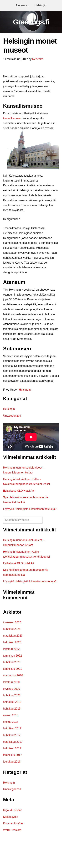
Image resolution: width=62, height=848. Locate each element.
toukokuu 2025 (12, 622)
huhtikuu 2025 (11, 628)
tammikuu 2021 (12, 668)
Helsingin (25, 389)
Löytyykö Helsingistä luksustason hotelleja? (29, 509)
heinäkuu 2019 (12, 701)
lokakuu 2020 (11, 682)
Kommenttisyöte (13, 823)
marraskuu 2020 (13, 675)
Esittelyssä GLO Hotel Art (18, 490)
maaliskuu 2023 (13, 635)
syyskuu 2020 (11, 688)
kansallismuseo (12, 118)
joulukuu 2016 (11, 761)
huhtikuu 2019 (11, 708)
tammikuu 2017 (12, 754)
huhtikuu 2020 (11, 695)
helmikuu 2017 (12, 748)
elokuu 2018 (10, 715)
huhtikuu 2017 (11, 735)
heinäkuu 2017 (12, 728)
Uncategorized (12, 415)
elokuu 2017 (10, 721)
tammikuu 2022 (12, 655)
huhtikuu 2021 (11, 662)
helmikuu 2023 (12, 642)
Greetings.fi (31, 22)
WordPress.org (12, 830)
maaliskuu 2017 (13, 741)
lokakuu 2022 (11, 648)
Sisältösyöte (10, 816)
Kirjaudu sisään (12, 810)
